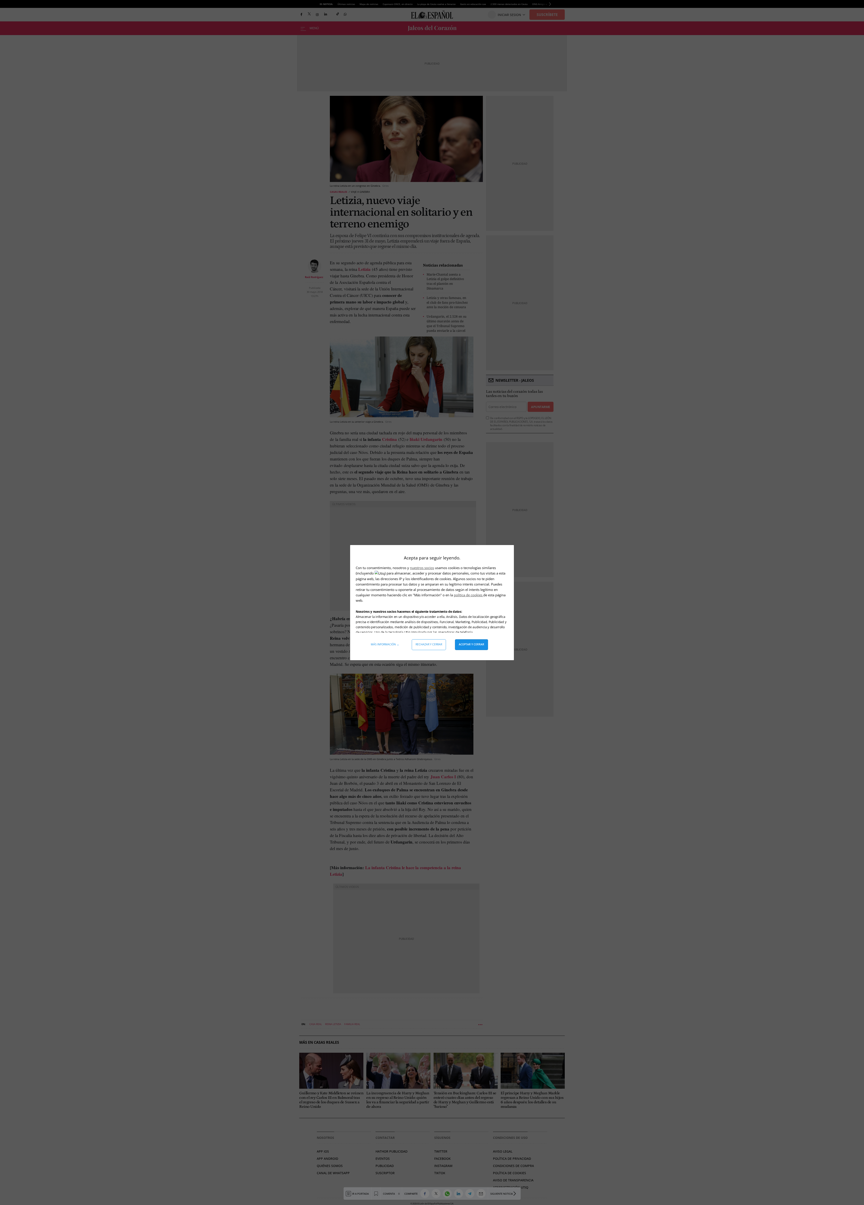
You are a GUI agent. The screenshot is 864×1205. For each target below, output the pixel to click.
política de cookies (468, 595)
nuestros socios (422, 567)
